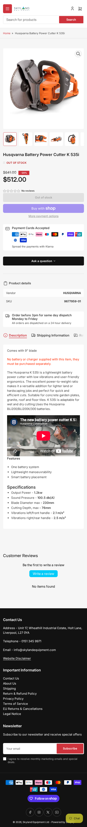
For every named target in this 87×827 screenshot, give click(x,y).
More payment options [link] (43, 216)
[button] (11, 191)
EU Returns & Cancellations (22, 709)
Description (18, 335)
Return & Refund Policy (20, 693)
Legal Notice (12, 714)
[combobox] (43, 19)
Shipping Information (53, 335)
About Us (9, 683)
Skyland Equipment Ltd (36, 822)
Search (71, 19)
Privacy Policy (13, 699)
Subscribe (70, 748)
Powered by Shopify (62, 822)
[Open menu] (7, 8)
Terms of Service (15, 704)
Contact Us (11, 678)
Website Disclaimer (17, 658)
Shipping (9, 688)
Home (7, 33)
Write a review (43, 574)
